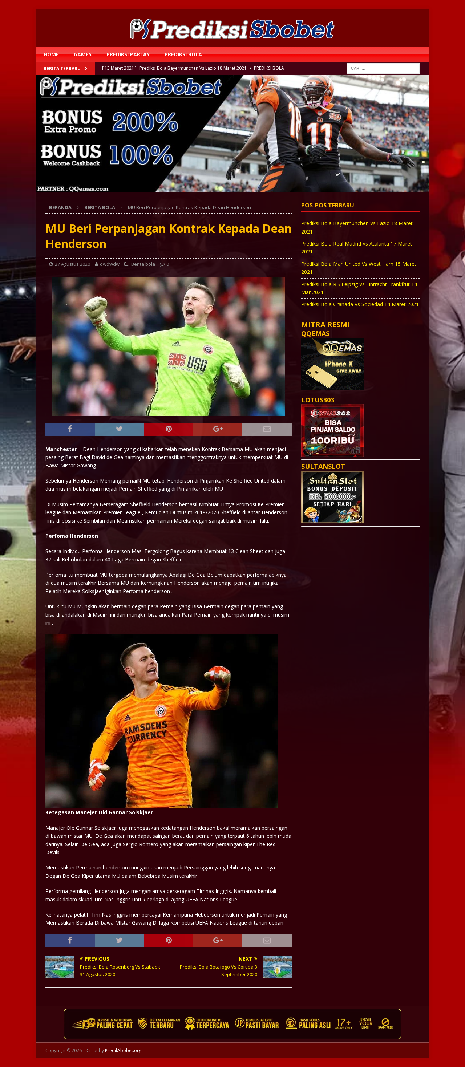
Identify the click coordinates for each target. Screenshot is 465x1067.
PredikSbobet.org (123, 1050)
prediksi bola (183, 54)
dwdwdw (110, 264)
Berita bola (143, 264)
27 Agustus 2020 (72, 264)
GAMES (83, 54)
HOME (51, 54)
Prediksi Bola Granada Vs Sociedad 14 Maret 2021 (360, 304)
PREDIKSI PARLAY (128, 54)
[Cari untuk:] (383, 68)
